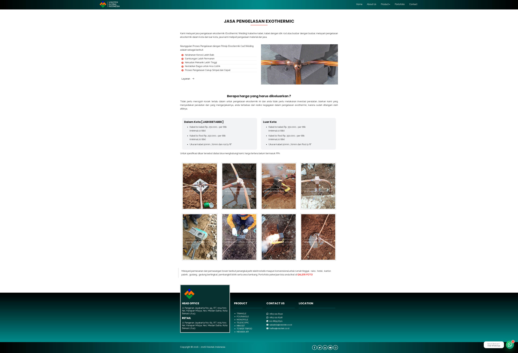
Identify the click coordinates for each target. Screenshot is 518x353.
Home (359, 4)
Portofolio (400, 4)
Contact (413, 4)
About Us (371, 4)
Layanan (186, 78)
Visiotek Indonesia (215, 347)
